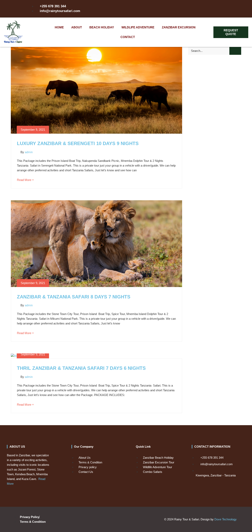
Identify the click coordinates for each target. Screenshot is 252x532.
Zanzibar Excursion (178, 27)
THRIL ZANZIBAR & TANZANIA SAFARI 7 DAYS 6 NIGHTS (81, 368)
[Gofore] (217, 8)
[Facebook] (201, 8)
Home (59, 27)
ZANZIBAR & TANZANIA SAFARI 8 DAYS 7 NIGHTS (73, 296)
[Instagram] (193, 8)
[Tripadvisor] (209, 8)
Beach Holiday (101, 27)
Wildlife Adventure (137, 27)
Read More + (25, 180)
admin (29, 152)
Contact (127, 37)
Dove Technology (225, 519)
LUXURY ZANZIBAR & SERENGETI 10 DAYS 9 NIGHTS (78, 143)
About (76, 27)
